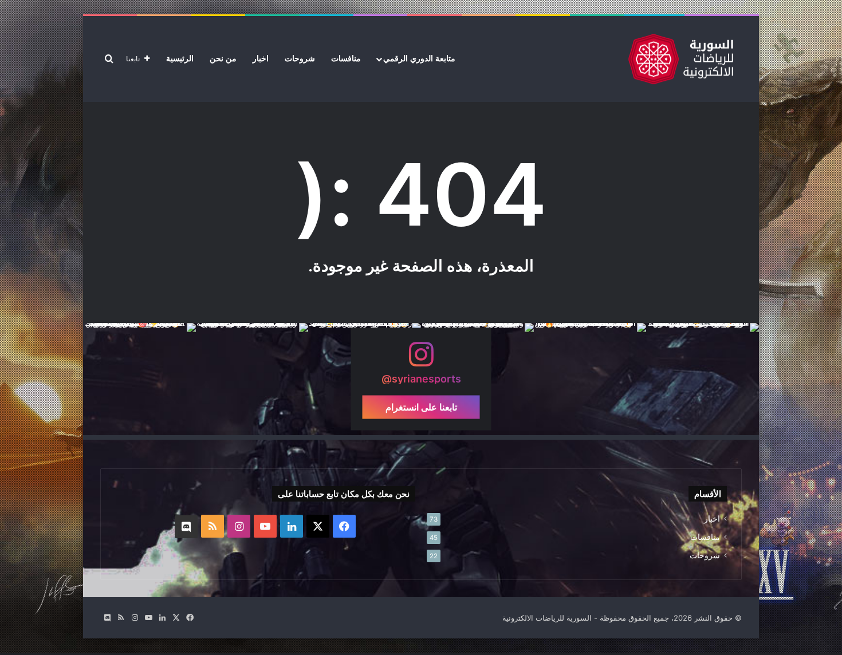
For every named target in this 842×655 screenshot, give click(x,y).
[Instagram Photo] (702, 379)
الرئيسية (180, 58)
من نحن (223, 58)
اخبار (261, 58)
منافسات (346, 58)
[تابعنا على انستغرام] (421, 360)
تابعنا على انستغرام (421, 407)
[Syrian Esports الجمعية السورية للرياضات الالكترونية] (681, 59)
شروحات (300, 58)
